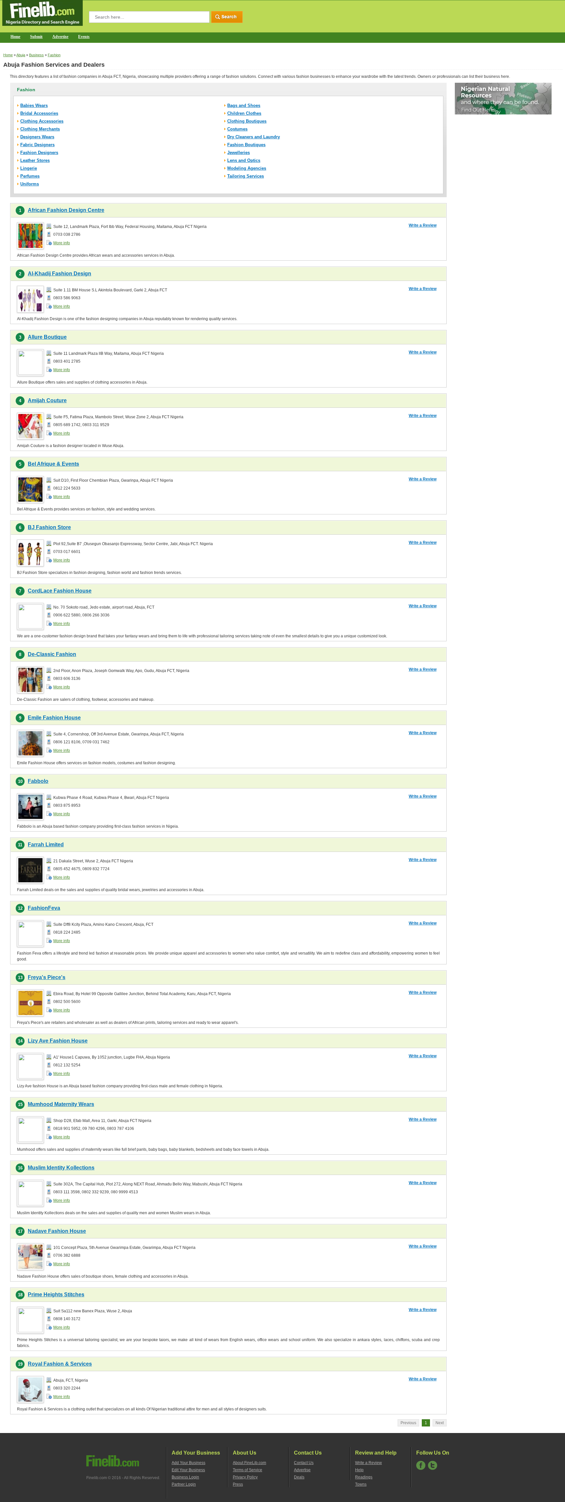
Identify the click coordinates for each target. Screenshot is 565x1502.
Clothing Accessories (41, 121)
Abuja (20, 55)
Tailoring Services (245, 176)
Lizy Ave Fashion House (58, 1041)
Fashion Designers (39, 152)
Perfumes (30, 176)
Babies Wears (34, 105)
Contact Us (304, 1462)
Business (36, 55)
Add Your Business (188, 1462)
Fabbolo (38, 781)
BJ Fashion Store (49, 527)
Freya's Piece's (46, 977)
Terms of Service (247, 1470)
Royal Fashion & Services (60, 1364)
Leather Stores (35, 160)
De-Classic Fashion (52, 654)
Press (238, 1484)
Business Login (185, 1477)
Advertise (60, 36)
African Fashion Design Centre (66, 210)
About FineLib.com (249, 1462)
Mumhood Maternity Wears (61, 1104)
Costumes (237, 129)
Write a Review (423, 225)
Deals (299, 1477)
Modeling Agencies (246, 168)
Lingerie (28, 168)
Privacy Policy (245, 1477)
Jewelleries (238, 152)
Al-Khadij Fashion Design (59, 273)
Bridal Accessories (39, 113)
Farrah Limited (46, 844)
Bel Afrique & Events (53, 464)
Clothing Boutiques (246, 121)
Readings (363, 1477)
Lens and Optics (243, 160)
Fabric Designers (37, 144)
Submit (36, 36)
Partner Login (184, 1484)
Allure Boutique (47, 337)
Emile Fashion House (54, 717)
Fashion (54, 55)
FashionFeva (44, 908)
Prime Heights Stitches (56, 1294)
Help (359, 1470)
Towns (361, 1484)
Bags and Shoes (243, 105)
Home (15, 36)
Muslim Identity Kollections (61, 1167)
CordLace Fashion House (60, 591)
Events (84, 36)
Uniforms (29, 183)
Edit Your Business (188, 1470)
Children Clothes (244, 113)
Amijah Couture (47, 400)
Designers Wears (37, 136)
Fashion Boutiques (246, 144)
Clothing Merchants (40, 129)
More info (61, 243)
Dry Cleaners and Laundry (253, 136)
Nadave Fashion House (57, 1231)
